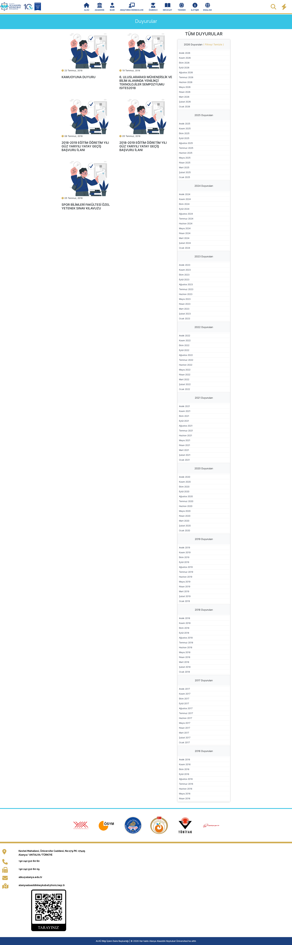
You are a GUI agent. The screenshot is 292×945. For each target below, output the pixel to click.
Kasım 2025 (185, 128)
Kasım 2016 (185, 764)
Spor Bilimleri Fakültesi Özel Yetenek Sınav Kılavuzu (86, 206)
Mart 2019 (184, 591)
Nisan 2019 (184, 586)
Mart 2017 (184, 732)
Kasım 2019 (185, 552)
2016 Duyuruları (204, 751)
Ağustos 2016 (186, 779)
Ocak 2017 (184, 742)
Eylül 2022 (184, 350)
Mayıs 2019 (184, 581)
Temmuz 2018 (186, 642)
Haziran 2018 (185, 647)
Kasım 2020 (185, 481)
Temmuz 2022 (186, 360)
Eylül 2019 (184, 562)
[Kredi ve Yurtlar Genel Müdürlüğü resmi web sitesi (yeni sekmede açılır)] (133, 825)
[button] (86, 7)
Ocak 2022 (184, 389)
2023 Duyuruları (204, 256)
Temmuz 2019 (186, 572)
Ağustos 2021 (186, 425)
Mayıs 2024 (185, 228)
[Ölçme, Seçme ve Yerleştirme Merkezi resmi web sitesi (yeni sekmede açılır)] (107, 825)
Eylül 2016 (184, 774)
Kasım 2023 (185, 269)
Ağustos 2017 (186, 708)
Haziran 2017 (185, 718)
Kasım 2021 (184, 411)
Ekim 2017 (184, 698)
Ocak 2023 (184, 318)
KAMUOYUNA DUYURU (79, 77)
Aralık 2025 (184, 123)
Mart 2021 (184, 450)
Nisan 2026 (184, 92)
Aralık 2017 (184, 689)
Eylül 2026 (184, 67)
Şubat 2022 (185, 384)
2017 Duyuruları (204, 680)
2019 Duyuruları (204, 539)
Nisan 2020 (184, 516)
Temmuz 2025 (186, 148)
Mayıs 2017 (184, 723)
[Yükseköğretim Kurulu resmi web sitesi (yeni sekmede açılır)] (81, 825)
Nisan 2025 (184, 162)
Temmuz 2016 (186, 784)
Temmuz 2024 (186, 218)
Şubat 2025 (185, 172)
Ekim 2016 (184, 769)
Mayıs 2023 (185, 299)
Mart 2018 (184, 662)
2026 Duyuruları (204, 44)
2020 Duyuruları (204, 468)
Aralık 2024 (184, 194)
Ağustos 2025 (186, 143)
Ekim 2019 (184, 557)
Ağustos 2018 (186, 637)
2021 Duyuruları (204, 397)
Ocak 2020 (184, 530)
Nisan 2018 (184, 657)
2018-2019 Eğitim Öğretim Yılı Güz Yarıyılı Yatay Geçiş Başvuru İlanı (85, 146)
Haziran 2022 (185, 364)
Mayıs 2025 (185, 157)
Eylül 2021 (184, 421)
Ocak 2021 (184, 459)
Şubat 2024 (185, 243)
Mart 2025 (184, 167)
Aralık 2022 (184, 335)
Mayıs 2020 (185, 511)
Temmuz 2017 (186, 713)
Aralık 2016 (184, 759)
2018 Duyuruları (204, 609)
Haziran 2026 (185, 82)
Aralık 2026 (184, 53)
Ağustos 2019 (186, 567)
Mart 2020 (184, 520)
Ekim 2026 (184, 62)
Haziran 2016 (185, 788)
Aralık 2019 (184, 547)
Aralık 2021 (184, 406)
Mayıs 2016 (184, 793)
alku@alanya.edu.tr (30, 877)
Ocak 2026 (184, 106)
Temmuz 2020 (186, 501)
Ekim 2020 (184, 486)
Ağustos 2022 (186, 355)
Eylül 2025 (184, 138)
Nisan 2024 (184, 233)
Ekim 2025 (184, 133)
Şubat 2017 (184, 737)
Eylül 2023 (184, 279)
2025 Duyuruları (204, 115)
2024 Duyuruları (204, 185)
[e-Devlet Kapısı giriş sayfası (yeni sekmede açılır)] (211, 825)
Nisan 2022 (184, 374)
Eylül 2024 (184, 209)
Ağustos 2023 (186, 284)
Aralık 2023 (184, 265)
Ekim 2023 (184, 274)
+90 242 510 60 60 (29, 861)
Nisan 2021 (184, 445)
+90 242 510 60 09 (29, 869)
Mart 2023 (184, 308)
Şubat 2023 (185, 313)
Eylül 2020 (184, 491)
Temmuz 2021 (186, 430)
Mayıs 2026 (185, 87)
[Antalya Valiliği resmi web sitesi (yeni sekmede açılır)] (159, 825)
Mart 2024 (184, 238)
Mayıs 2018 (184, 652)
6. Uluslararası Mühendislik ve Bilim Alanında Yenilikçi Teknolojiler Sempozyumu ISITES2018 (145, 82)
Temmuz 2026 (186, 77)
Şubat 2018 (185, 667)
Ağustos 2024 (186, 213)
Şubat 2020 (185, 525)
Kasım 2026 (185, 57)
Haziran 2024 (185, 223)
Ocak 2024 (184, 248)
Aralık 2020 (184, 477)
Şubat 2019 (185, 596)
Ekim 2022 (184, 345)
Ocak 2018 (184, 671)
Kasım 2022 (185, 340)
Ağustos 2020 (186, 496)
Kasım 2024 (185, 199)
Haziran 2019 (185, 576)
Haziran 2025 (185, 153)
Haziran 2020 (185, 506)
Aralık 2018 (184, 618)
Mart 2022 (184, 379)
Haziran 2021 (185, 435)
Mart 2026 (184, 96)
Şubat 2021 (184, 455)
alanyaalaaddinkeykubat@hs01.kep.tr (42, 885)
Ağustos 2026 (186, 72)
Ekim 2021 (184, 416)
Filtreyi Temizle (213, 44)
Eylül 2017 (184, 703)
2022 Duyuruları (204, 327)
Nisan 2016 (184, 798)
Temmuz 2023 (186, 289)
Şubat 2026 (185, 101)
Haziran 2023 (185, 294)
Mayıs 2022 (184, 369)
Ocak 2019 (184, 601)
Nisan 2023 (184, 304)
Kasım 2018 (185, 623)
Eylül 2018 (184, 632)
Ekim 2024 (184, 204)
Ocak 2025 (184, 177)
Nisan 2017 (184, 727)
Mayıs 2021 (184, 440)
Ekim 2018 (184, 628)
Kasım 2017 (184, 693)
